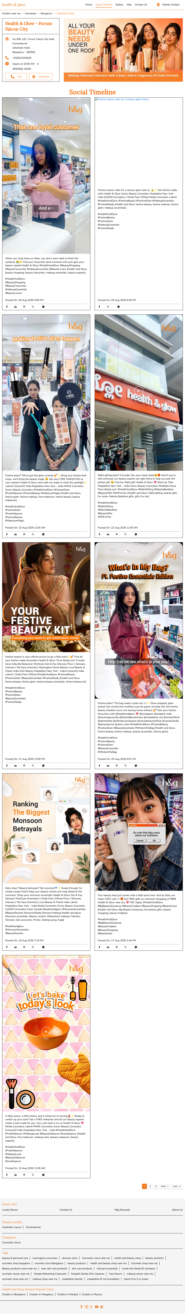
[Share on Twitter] (33, 307)
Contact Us (66, 1210)
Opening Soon (21, 69)
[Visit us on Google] (92, 1307)
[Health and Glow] (14, 5)
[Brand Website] (102, 1307)
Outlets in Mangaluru (41, 1294)
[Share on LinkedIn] (16, 307)
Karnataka (30, 13)
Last (175, 1186)
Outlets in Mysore (92, 1294)
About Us (177, 1210)
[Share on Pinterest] (25, 307)
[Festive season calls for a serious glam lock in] (139, 141)
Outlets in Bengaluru (14, 1294)
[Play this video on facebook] (46, 175)
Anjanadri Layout (11, 1227)
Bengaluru (46, 13)
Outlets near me (11, 13)
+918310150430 (21, 58)
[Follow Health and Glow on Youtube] (97, 1307)
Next (163, 1186)
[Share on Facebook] (7, 307)
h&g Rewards (122, 1210)
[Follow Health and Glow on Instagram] (87, 1307)
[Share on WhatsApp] (42, 307)
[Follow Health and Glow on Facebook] (82, 1307)
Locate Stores (10, 1210)
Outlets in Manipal (67, 1294)
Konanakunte (33, 1227)
